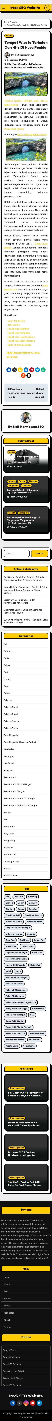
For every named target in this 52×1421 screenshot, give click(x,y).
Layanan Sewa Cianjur (16, 953)
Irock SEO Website (25, 7)
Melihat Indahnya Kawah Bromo (35, 393)
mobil (8, 971)
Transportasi (10, 854)
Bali (6, 644)
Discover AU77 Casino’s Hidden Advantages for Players (22, 1155)
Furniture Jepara (33, 915)
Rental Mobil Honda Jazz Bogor (20, 798)
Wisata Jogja (12, 1046)
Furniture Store (34, 921)
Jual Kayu (24, 940)
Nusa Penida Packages (30, 64)
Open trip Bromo (16, 321)
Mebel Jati (35, 965)
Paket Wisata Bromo (18, 328)
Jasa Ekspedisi (11, 735)
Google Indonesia (11, 1357)
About (7, 1320)
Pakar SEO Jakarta (15, 996)
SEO (32, 1015)
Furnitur (33, 909)
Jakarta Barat (11, 707)
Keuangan (9, 756)
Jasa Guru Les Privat (13, 1371)
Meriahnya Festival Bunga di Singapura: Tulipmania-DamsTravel (23, 520)
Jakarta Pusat (11, 714)
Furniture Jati (13, 915)
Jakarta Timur (11, 728)
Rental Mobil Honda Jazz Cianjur (20, 805)
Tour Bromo (14, 324)
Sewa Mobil (9, 826)
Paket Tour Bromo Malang (21, 341)
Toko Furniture (37, 1033)
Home (7, 1277)
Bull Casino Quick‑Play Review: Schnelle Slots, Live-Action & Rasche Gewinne (25, 1095)
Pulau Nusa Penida (14, 129)
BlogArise (41, 1413)
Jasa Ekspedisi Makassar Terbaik (20, 742)
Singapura (13, 486)
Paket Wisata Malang (19, 333)
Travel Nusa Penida (34, 67)
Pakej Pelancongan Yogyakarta (21, 1002)
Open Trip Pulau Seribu (19, 344)
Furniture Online (14, 921)
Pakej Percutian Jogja (16, 1009)
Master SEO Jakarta (15, 965)
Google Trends (10, 1350)
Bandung (32, 897)
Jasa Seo (10, 940)
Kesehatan (9, 749)
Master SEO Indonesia (16, 959)
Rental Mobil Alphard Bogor (17, 784)
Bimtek (9, 903)
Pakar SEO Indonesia (15, 990)
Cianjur (9, 909)
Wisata (9, 36)
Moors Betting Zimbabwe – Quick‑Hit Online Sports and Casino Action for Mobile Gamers (26, 590)
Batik (6, 658)
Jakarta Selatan (12, 721)
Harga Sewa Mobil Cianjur (18, 928)
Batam (22, 481)
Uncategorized (11, 861)
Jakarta (8, 700)
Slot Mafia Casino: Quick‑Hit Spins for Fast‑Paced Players (24, 1184)
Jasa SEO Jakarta (12, 1364)
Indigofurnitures (14, 934)
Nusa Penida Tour (14, 67)
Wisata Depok (10, 875)
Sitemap (8, 1327)
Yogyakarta (29, 1046)
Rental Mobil (10, 777)
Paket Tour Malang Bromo (21, 337)
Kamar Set (39, 940)
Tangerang (9, 840)
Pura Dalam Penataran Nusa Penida (16, 393)
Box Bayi (33, 903)
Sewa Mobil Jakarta (15, 1033)
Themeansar (26, 1417)
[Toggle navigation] (4, 7)
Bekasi (7, 665)
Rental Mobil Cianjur (14, 791)
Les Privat (9, 763)
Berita (7, 672)
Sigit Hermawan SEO (24, 55)
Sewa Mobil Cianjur (15, 1021)
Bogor (7, 686)
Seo (6, 819)
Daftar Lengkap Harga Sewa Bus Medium (26, 458)
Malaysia (33, 481)
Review (7, 812)
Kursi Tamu (11, 946)
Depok (7, 693)
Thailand (26, 486)
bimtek (7, 679)
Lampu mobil (27, 946)
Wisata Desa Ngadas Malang (32, 134)
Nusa (18, 971)
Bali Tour (12, 64)
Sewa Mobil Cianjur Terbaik (18, 1027)
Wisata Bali (34, 1040)
